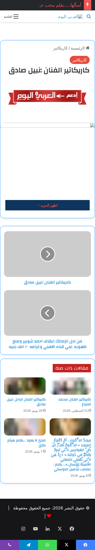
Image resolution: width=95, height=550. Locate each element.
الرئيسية (78, 48)
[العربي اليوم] (70, 16)
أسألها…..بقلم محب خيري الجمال (50, 5)
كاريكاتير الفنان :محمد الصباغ (75, 402)
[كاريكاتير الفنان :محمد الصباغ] (70, 386)
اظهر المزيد (49, 205)
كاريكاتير (60, 48)
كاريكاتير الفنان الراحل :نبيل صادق (26, 402)
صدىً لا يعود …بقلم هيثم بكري (26, 442)
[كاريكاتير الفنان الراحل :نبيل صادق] (25, 386)
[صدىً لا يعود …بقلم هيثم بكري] (25, 427)
